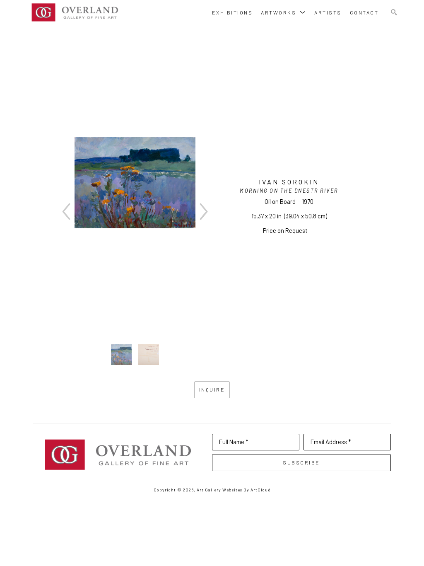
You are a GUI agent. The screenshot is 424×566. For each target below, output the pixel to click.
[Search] (394, 13)
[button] (283, 12)
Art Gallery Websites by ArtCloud (234, 489)
